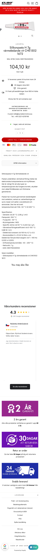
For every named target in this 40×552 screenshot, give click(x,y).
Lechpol (20, 44)
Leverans (19, 495)
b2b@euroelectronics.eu (23, 114)
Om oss (20, 529)
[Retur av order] (20, 440)
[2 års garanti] (20, 409)
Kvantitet (20, 129)
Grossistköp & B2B (20, 511)
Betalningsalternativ (20, 504)
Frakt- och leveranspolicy (20, 501)
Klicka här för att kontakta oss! (20, 99)
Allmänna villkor (20, 532)
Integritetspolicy (20, 536)
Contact (20, 515)
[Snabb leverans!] (20, 471)
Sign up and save (19, 545)
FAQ (20, 519)
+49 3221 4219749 (22, 116)
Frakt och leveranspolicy (20, 151)
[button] (33, 547)
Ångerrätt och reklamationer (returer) (20, 508)
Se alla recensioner (20, 387)
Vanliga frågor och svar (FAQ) (20, 155)
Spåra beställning (20, 522)
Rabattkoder (20, 539)
